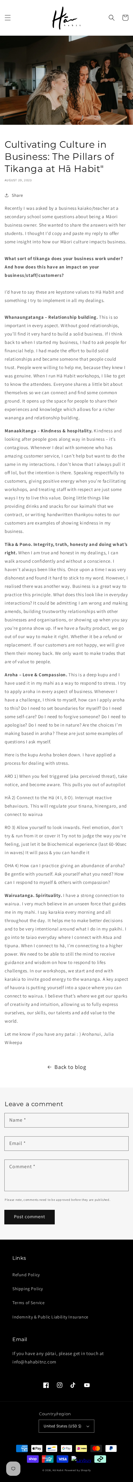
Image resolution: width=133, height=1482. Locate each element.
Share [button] (17, 195)
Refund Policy (26, 1274)
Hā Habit (58, 1470)
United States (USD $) (62, 1426)
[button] (8, 18)
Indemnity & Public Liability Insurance (50, 1317)
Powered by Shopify (78, 1470)
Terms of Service (28, 1302)
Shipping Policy (27, 1288)
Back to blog (70, 1066)
